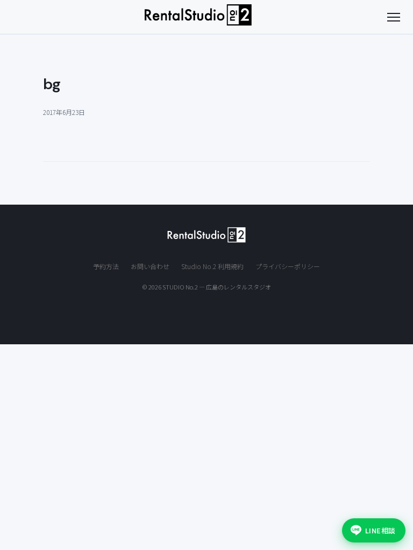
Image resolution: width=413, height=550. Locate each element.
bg (52, 84)
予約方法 (106, 266)
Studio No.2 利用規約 (212, 266)
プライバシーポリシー (287, 266)
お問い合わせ (150, 266)
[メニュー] (393, 17)
